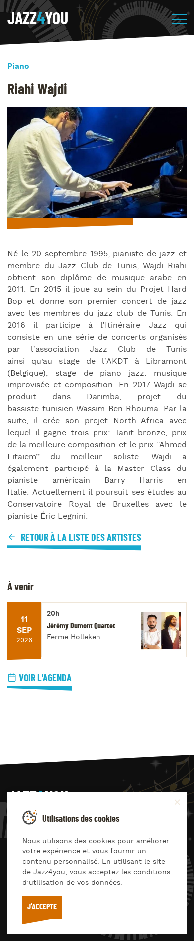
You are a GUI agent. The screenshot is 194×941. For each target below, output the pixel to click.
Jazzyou (37, 19)
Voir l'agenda (45, 678)
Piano (18, 66)
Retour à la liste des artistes (80, 538)
